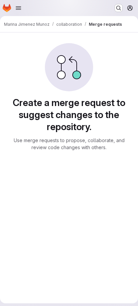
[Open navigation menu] (18, 8)
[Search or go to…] (119, 8)
